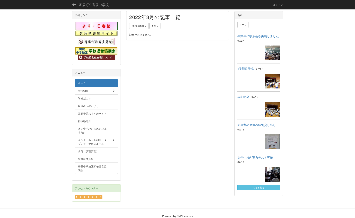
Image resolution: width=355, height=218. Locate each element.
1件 (154, 26)
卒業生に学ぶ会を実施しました (258, 36)
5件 (242, 25)
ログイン (278, 4)
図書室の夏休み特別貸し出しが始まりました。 (268, 125)
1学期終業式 (245, 68)
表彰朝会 (243, 97)
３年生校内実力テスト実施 (255, 157)
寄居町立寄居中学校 (94, 4)
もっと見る (258, 187)
